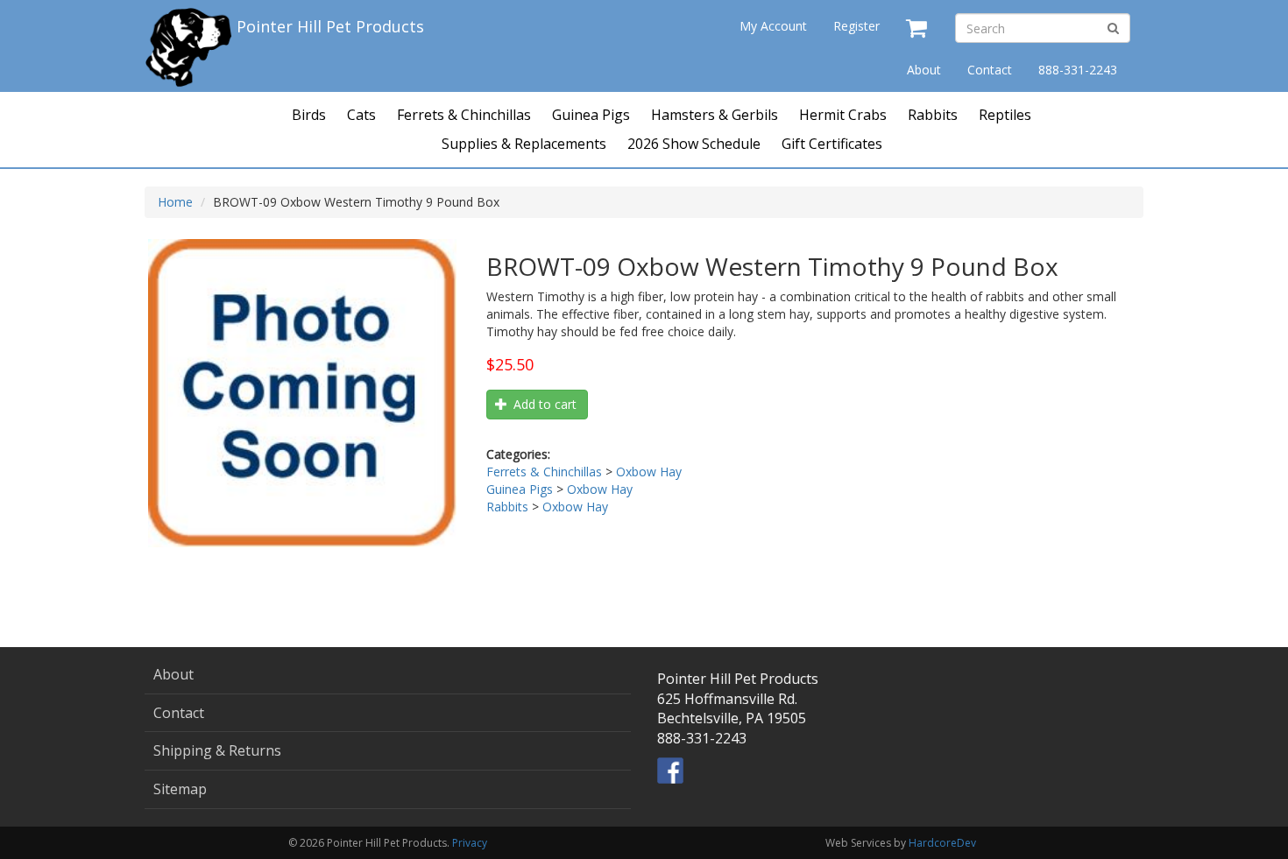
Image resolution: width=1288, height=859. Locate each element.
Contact (989, 69)
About (924, 69)
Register (856, 26)
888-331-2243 (1077, 69)
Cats (361, 114)
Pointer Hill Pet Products (330, 26)
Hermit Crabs (843, 114)
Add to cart (543, 404)
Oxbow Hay (649, 471)
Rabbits (933, 114)
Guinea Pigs (591, 114)
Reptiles (1005, 114)
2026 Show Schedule (694, 143)
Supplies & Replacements (524, 143)
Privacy (469, 842)
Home (175, 202)
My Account (773, 26)
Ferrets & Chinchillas (464, 114)
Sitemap (180, 789)
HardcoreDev (942, 842)
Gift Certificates (832, 143)
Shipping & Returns (217, 750)
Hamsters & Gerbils (714, 114)
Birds (309, 114)
